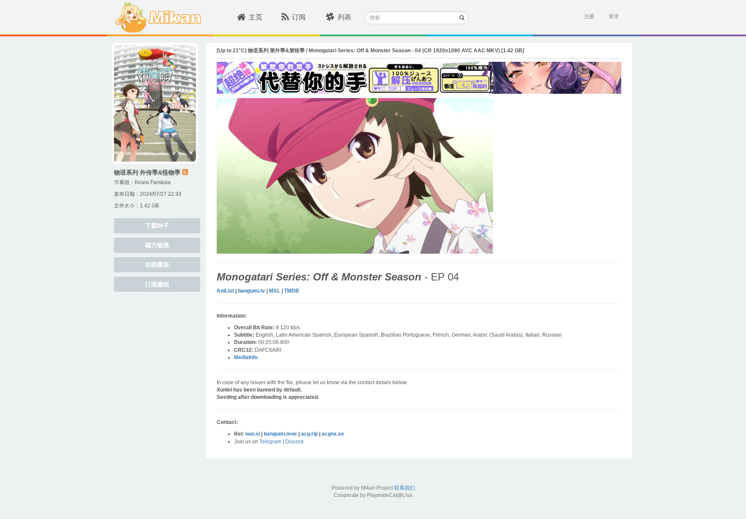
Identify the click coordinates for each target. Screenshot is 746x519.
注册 (589, 16)
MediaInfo (246, 357)
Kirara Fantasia (153, 182)
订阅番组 (157, 284)
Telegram (270, 442)
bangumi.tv (251, 291)
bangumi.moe (280, 434)
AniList (225, 291)
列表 (344, 17)
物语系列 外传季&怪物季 (147, 172)
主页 (255, 17)
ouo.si (252, 434)
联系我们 (404, 488)
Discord (294, 442)
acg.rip (309, 434)
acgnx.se (333, 434)
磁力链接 (157, 245)
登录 (614, 16)
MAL (274, 291)
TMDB (291, 291)
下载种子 (157, 225)
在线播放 (157, 264)
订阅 (299, 17)
